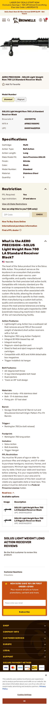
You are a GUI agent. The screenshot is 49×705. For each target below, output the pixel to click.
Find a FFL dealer (10, 230)
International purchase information (19, 226)
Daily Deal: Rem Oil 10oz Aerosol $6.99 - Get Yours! (24, 13)
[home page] (24, 20)
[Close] (46, 675)
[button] (4, 20)
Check (39, 214)
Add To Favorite (13, 84)
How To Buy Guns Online (14, 221)
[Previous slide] (4, 47)
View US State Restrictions (14, 204)
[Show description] (8, 493)
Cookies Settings (24, 695)
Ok (24, 701)
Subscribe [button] (24, 612)
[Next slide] (44, 47)
